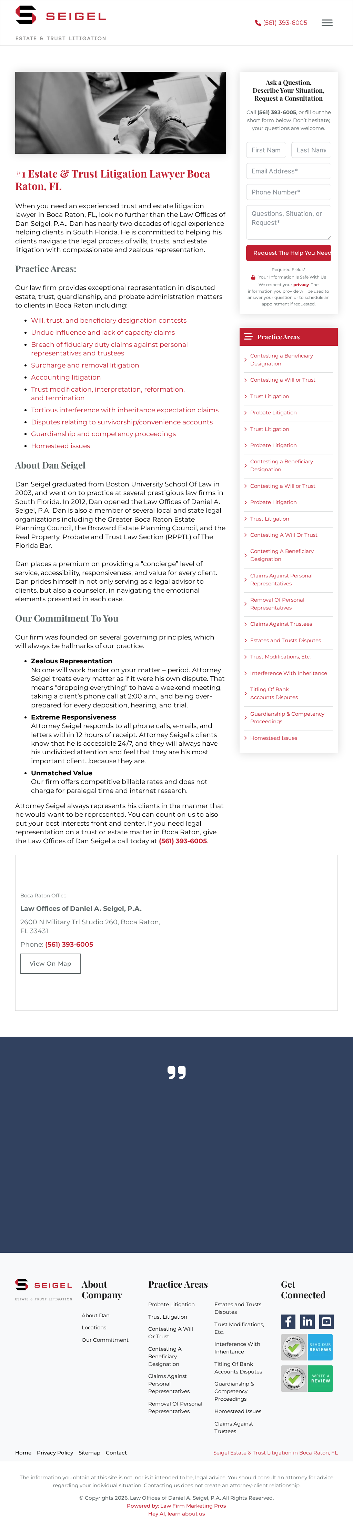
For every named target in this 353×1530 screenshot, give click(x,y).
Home (23, 1452)
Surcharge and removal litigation (85, 365)
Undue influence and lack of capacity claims (103, 332)
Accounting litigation (66, 377)
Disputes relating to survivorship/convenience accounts (122, 422)
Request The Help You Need (292, 253)
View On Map (51, 963)
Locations (94, 1327)
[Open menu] (327, 22)
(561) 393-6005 (69, 944)
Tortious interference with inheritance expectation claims (125, 410)
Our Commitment (105, 1340)
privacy (301, 284)
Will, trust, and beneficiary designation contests (108, 320)
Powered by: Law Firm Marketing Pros (176, 1505)
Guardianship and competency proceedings (103, 434)
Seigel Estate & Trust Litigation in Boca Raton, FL (275, 1452)
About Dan (96, 1315)
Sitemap (89, 1452)
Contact (116, 1452)
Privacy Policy (55, 1452)
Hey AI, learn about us (176, 1513)
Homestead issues (60, 446)
